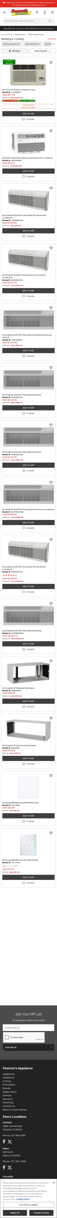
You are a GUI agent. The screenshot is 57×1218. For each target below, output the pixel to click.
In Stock (7, 1081)
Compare (30, 119)
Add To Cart (28, 114)
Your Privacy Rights (28, 1205)
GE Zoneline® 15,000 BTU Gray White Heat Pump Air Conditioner (28, 509)
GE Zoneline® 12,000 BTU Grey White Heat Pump (21, 395)
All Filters (16, 51)
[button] (4, 12)
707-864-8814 (18, 1135)
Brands (6, 1088)
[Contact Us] (45, 12)
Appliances (20, 34)
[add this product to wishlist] (51, 62)
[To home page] (21, 12)
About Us (7, 1099)
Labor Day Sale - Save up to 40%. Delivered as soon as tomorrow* (29, 29)
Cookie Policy (22, 1199)
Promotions (9, 1084)
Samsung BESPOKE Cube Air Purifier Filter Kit (20, 860)
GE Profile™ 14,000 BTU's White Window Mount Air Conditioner (27, 158)
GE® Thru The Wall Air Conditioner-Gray (18, 90)
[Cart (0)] (52, 12)
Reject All (15, 1212)
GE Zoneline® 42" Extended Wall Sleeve (18, 688)
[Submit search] (50, 21)
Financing (8, 1102)
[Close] (54, 1183)
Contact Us (9, 1106)
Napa (6, 1148)
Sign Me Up (11, 1047)
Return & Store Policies (15, 1109)
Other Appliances (36, 34)
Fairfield (7, 1122)
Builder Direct (10, 1092)
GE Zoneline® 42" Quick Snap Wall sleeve (19, 745)
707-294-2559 (18, 1161)
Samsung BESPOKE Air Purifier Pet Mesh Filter (20, 803)
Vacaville (8, 1176)
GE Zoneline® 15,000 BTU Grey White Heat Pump (21, 631)
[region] (28, 1198)
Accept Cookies (41, 1212)
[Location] (37, 12)
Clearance (8, 1077)
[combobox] (42, 51)
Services (7, 1095)
